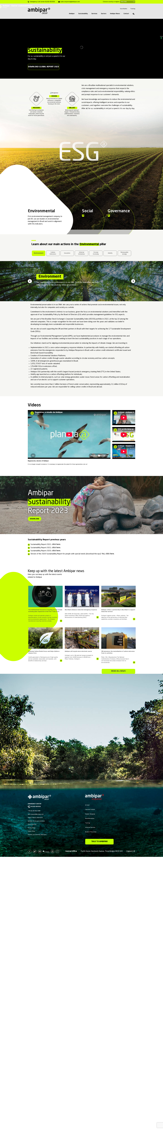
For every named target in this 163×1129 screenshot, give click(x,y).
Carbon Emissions (53, 253)
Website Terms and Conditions (36, 821)
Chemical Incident (90, 809)
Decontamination (89, 818)
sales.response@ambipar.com (36, 814)
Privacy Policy (31, 827)
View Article (61, 621)
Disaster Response (90, 814)
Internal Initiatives (81, 253)
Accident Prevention (90, 832)
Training (133, 8)
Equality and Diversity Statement (37, 834)
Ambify (110, 253)
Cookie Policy (31, 831)
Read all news (118, 671)
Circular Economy (96, 253)
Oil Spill (87, 805)
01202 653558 (36, 806)
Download (34, 519)
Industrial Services (90, 827)
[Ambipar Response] (94, 799)
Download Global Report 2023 (43, 67)
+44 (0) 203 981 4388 (34, 810)
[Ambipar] (39, 11)
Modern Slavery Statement (35, 817)
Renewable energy (124, 253)
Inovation (67, 253)
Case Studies (123, 8)
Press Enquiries (32, 824)
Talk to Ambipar (99, 842)
